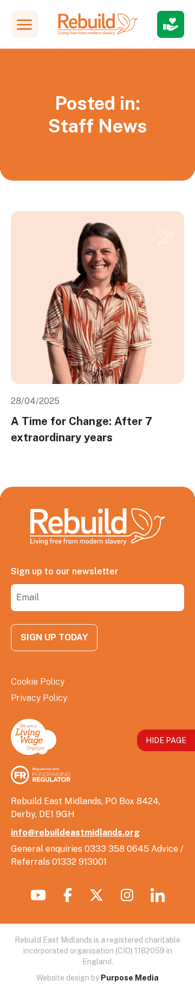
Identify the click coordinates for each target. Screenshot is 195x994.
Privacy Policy (39, 698)
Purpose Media (130, 977)
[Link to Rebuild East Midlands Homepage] (98, 24)
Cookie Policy (37, 682)
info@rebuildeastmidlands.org (75, 832)
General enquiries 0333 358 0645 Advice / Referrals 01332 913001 (97, 855)
